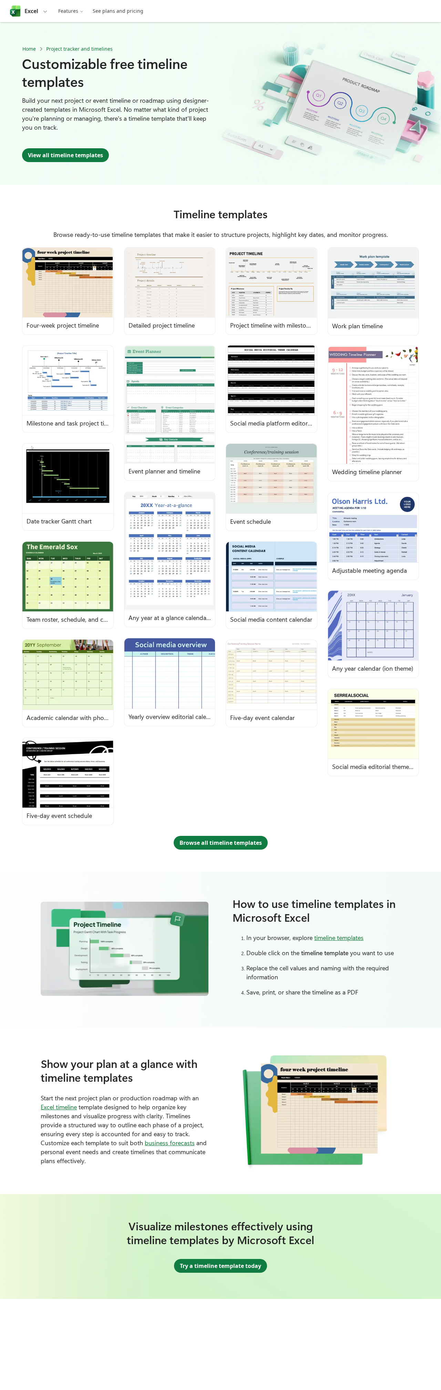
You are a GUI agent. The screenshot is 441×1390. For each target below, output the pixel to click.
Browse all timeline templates (221, 843)
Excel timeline (59, 1107)
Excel (31, 11)
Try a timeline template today (220, 1266)
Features (68, 11)
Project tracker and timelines (79, 49)
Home (29, 49)
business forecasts (170, 1143)
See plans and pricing (118, 11)
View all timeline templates (65, 155)
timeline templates (338, 937)
